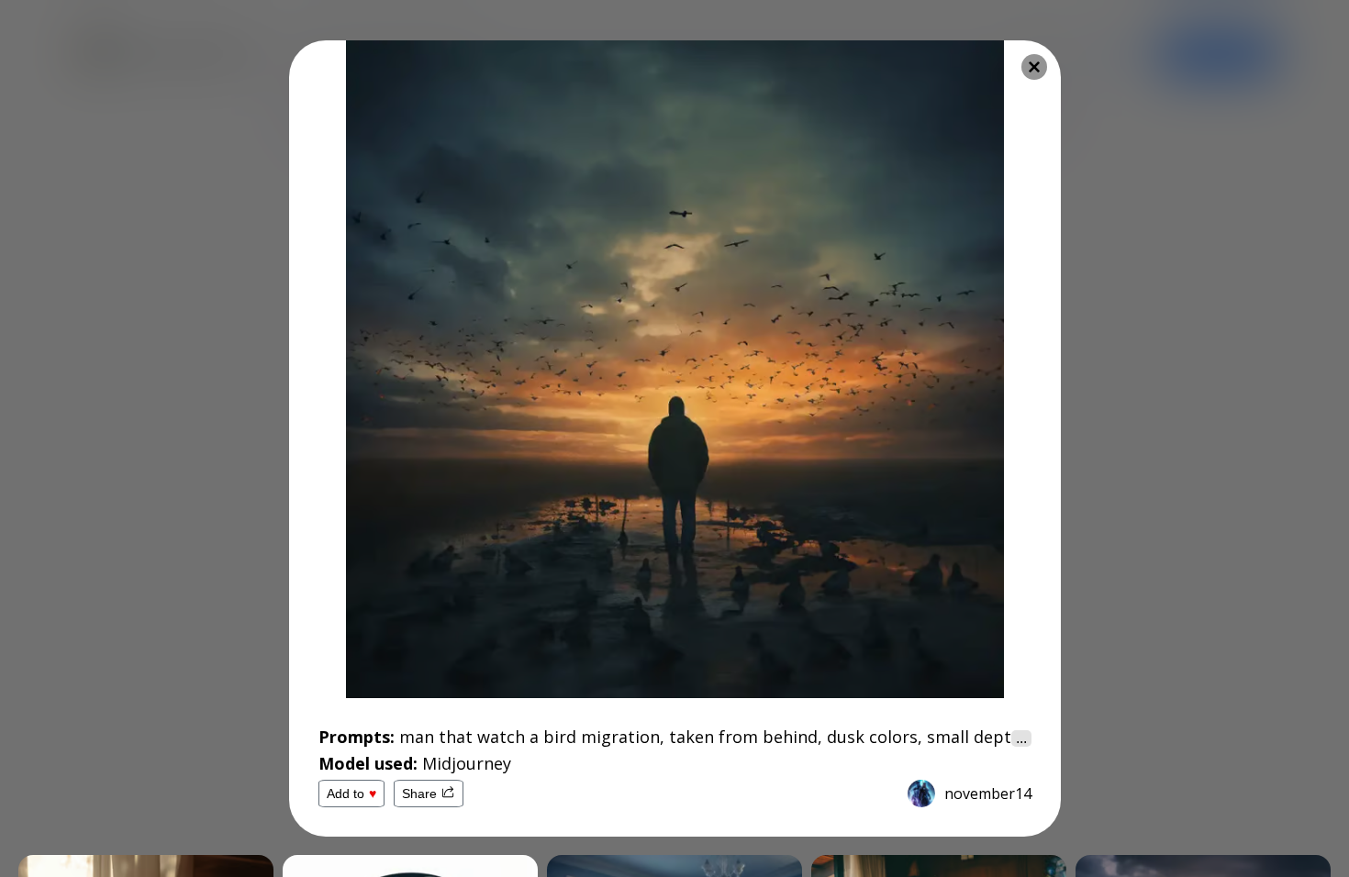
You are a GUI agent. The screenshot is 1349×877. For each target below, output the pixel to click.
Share (419, 793)
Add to (351, 793)
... (1021, 738)
